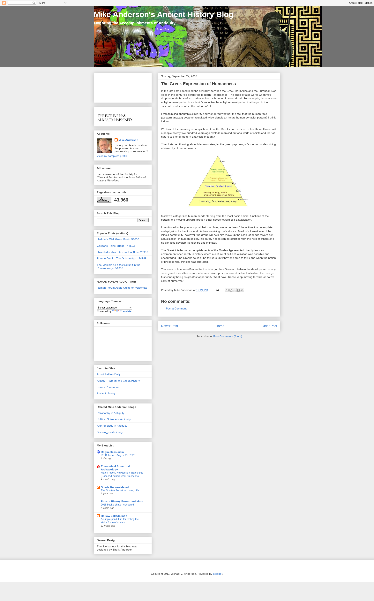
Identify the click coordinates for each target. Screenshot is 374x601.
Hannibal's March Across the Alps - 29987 (122, 252)
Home (220, 326)
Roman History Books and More (122, 501)
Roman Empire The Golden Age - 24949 (121, 258)
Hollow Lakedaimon (114, 515)
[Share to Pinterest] (242, 290)
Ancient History (106, 393)
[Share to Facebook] (238, 290)
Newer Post (169, 326)
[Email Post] (217, 290)
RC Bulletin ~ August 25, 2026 (118, 455)
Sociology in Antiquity (110, 432)
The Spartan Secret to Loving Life (120, 490)
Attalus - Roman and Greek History (118, 380)
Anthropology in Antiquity (112, 425)
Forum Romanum (108, 387)
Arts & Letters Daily (108, 374)
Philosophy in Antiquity (110, 413)
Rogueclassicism (112, 451)
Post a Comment (176, 308)
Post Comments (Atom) (227, 336)
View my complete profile (112, 155)
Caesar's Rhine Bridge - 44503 (116, 245)
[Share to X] (234, 290)
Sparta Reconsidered (115, 487)
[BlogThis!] (231, 290)
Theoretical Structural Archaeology (115, 468)
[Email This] (227, 290)
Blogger (217, 573)
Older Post (269, 326)
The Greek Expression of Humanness (198, 83)
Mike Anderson (128, 139)
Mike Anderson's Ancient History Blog (163, 14)
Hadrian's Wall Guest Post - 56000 (118, 239)
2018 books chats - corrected (117, 504)
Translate (125, 311)
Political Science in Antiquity (114, 419)
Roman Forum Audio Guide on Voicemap (122, 287)
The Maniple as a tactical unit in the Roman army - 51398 (118, 266)
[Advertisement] (109, 87)
